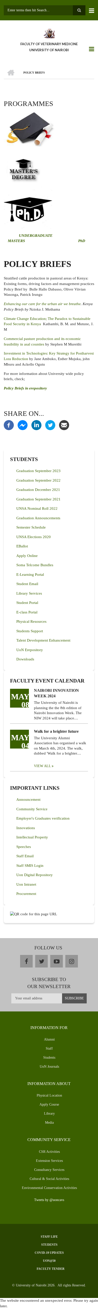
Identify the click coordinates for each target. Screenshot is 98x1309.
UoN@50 (49, 1260)
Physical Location (49, 1095)
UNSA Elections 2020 (33, 537)
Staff (49, 1048)
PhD (81, 241)
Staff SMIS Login (29, 866)
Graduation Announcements (38, 518)
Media (49, 1122)
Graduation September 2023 (38, 471)
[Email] (64, 425)
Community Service (31, 809)
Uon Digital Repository (34, 875)
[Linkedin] (36, 425)
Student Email (27, 584)
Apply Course (49, 1104)
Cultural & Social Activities (49, 1179)
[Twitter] (50, 425)
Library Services (29, 593)
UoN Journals (49, 1066)
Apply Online (27, 556)
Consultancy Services (49, 1170)
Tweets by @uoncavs (49, 1200)
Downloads (25, 659)
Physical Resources (31, 621)
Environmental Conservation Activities (49, 1188)
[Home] (49, 32)
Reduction (20, 359)
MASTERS (16, 241)
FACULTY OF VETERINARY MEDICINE (49, 44)
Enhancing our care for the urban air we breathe (42, 304)
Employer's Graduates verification (43, 818)
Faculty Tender (51, 1268)
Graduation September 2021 (38, 499)
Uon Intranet (26, 884)
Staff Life (49, 1236)
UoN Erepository (29, 650)
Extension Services (49, 1161)
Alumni (49, 1039)
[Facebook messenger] (23, 425)
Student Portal (27, 603)
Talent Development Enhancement (43, 640)
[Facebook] (9, 425)
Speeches (23, 847)
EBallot (22, 546)
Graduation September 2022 (38, 480)
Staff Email (25, 856)
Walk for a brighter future (56, 731)
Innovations (25, 828)
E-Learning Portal (30, 575)
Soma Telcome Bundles (34, 565)
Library (49, 1113)
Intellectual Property (32, 837)
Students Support (29, 631)
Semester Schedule (31, 527)
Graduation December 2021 (38, 490)
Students (49, 1057)
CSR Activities (49, 1152)
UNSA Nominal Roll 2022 (37, 508)
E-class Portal (26, 612)
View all (42, 766)
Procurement (26, 894)
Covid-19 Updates (49, 1252)
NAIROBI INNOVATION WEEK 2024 (56, 693)
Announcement (28, 800)
